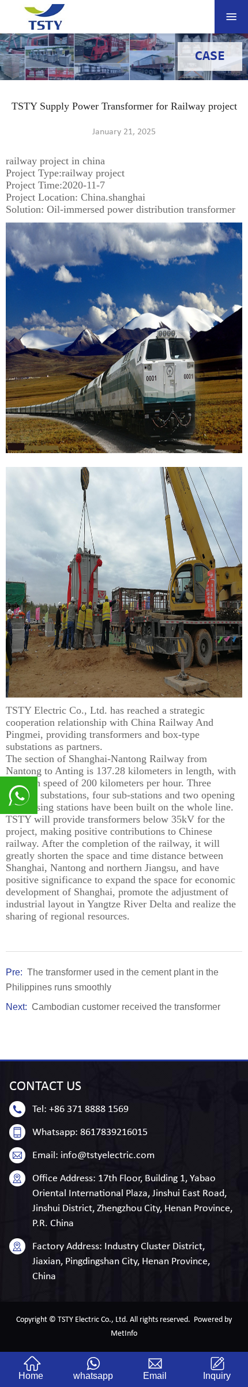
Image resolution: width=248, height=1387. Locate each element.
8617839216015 (114, 1132)
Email (155, 1376)
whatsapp (93, 1376)
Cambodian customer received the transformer (126, 1007)
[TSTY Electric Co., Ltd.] (45, 17)
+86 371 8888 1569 (89, 1109)
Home (30, 1376)
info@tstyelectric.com (108, 1155)
